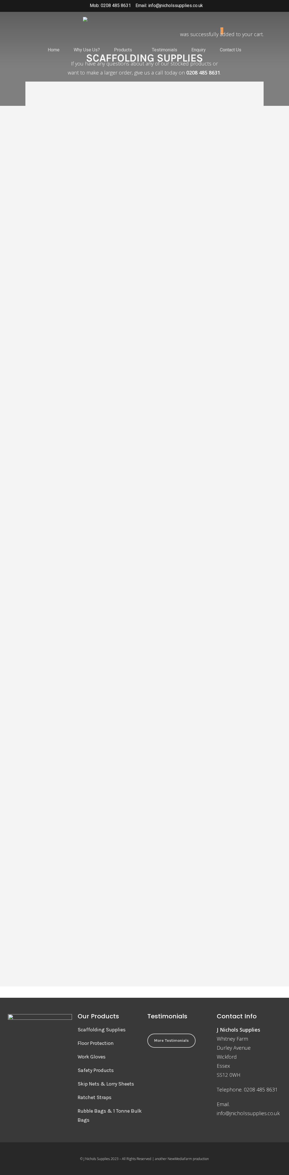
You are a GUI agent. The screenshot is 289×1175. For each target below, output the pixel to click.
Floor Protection (96, 1043)
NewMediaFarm (180, 1158)
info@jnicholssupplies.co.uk (248, 1113)
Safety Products (96, 1070)
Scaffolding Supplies (102, 1030)
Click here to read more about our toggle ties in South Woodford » (139, 554)
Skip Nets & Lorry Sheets (106, 1084)
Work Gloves (92, 1057)
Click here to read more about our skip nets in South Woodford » (60, 920)
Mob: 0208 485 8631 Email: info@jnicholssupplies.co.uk (146, 5)
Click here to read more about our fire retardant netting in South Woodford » (144, 920)
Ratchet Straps (94, 1097)
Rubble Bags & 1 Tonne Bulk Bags (110, 1115)
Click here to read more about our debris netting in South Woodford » (63, 581)
